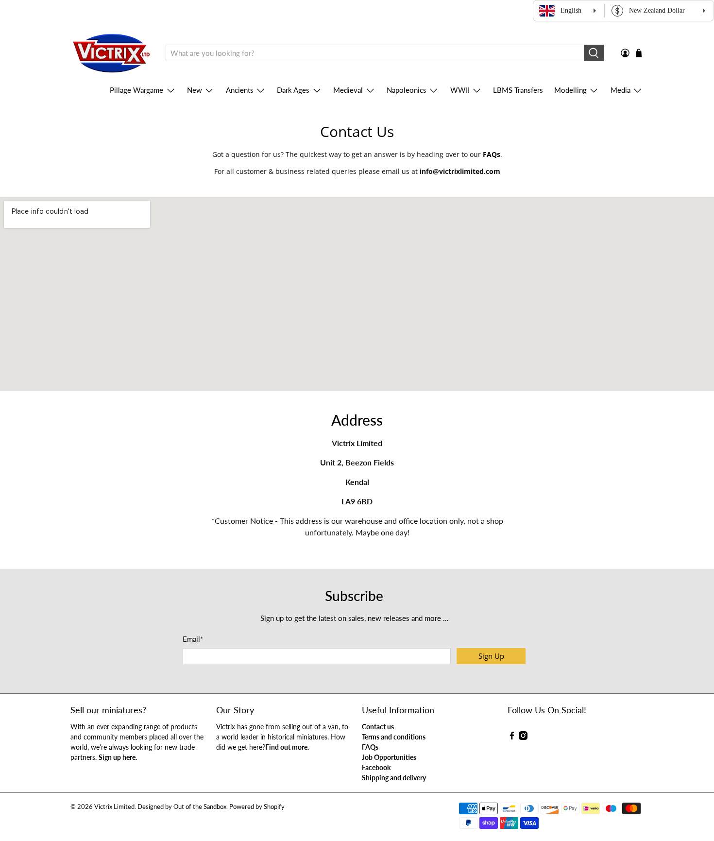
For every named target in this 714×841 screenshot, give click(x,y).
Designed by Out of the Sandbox (181, 806)
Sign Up (491, 656)
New (194, 90)
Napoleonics (406, 90)
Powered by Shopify (257, 806)
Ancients (240, 90)
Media (620, 90)
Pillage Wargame (136, 90)
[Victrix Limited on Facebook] (512, 737)
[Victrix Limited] (111, 53)
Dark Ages (293, 90)
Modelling (570, 90)
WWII (460, 90)
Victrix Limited (114, 806)
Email (193, 639)
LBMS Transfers (518, 90)
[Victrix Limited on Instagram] (523, 737)
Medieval (348, 90)
